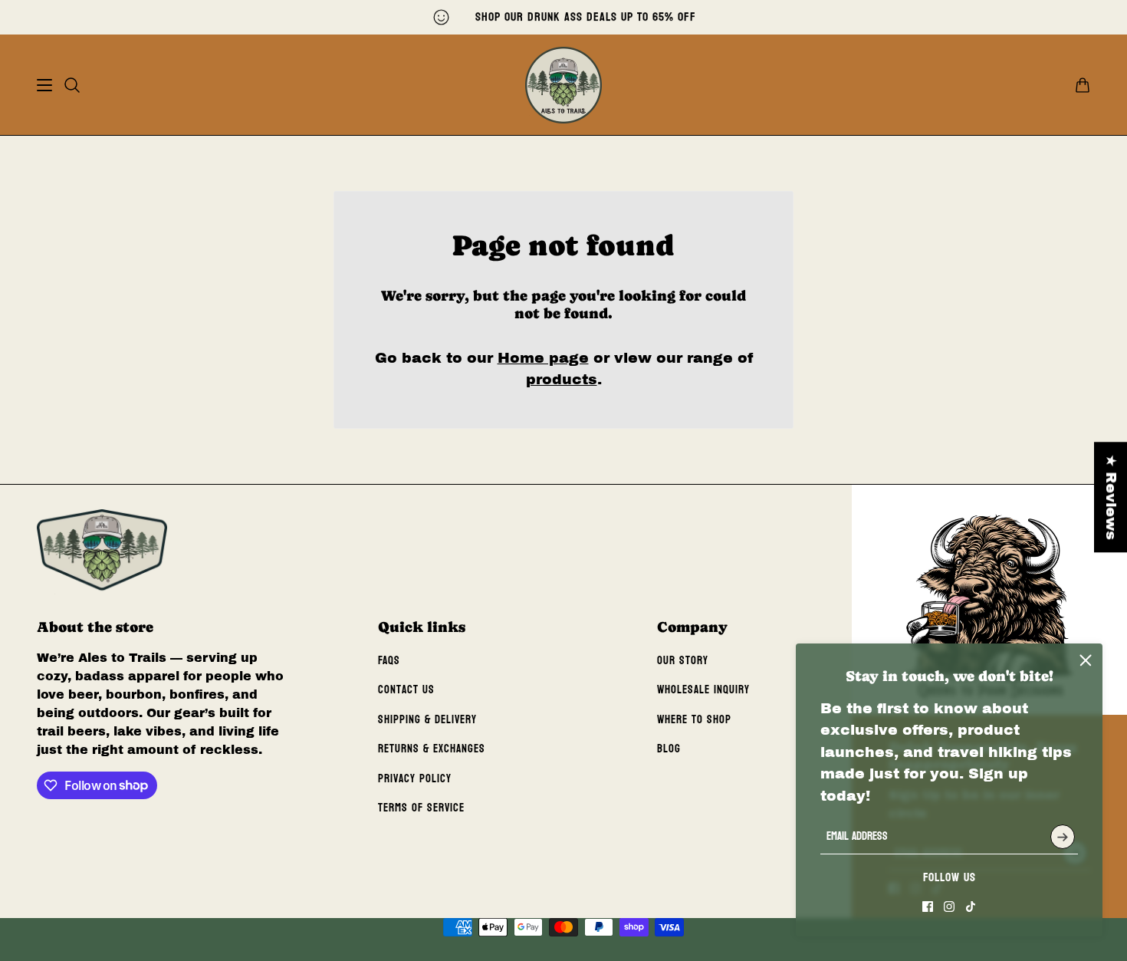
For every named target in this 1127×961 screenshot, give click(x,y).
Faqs (389, 660)
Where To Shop (694, 719)
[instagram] (949, 906)
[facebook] (927, 906)
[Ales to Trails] (563, 85)
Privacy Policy (415, 778)
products (561, 379)
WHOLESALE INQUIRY (703, 690)
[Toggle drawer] (44, 85)
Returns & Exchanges (431, 749)
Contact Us (406, 690)
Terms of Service (421, 808)
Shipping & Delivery (427, 719)
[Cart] (1082, 85)
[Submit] (1062, 836)
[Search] (72, 85)
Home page (543, 358)
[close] (1085, 660)
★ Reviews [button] (1111, 497)
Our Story (682, 660)
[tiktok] (970, 906)
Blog (669, 749)
